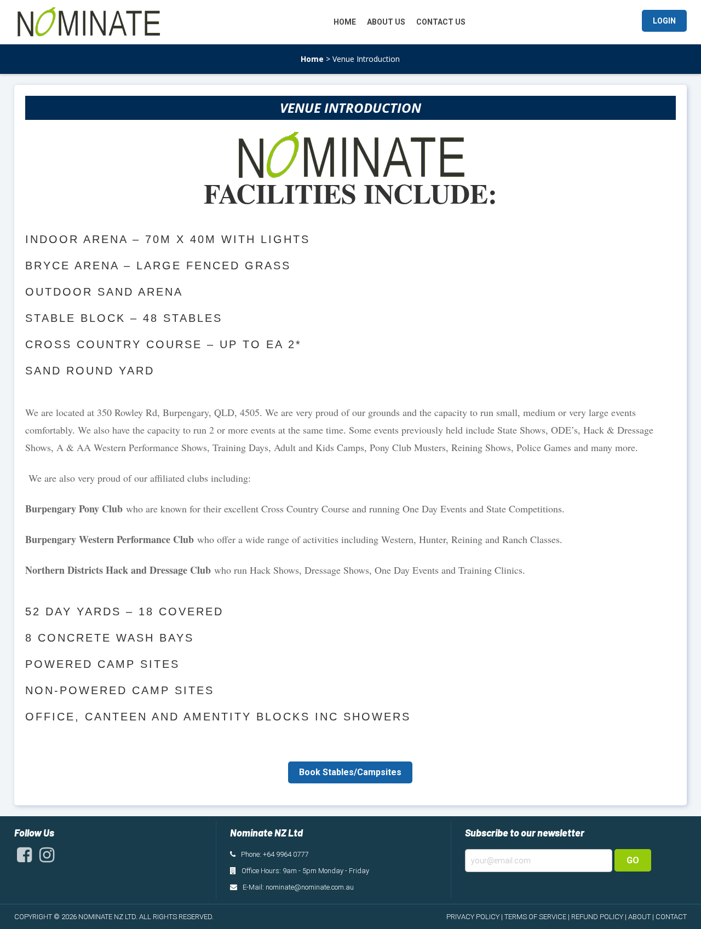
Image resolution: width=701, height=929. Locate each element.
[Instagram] (46, 858)
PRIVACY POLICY (472, 917)
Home (312, 59)
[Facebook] (24, 858)
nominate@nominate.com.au (310, 887)
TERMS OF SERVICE (535, 917)
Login (664, 20)
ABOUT (639, 917)
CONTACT (671, 917)
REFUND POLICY (597, 917)
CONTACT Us (441, 22)
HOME (345, 22)
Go (633, 860)
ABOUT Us (386, 22)
